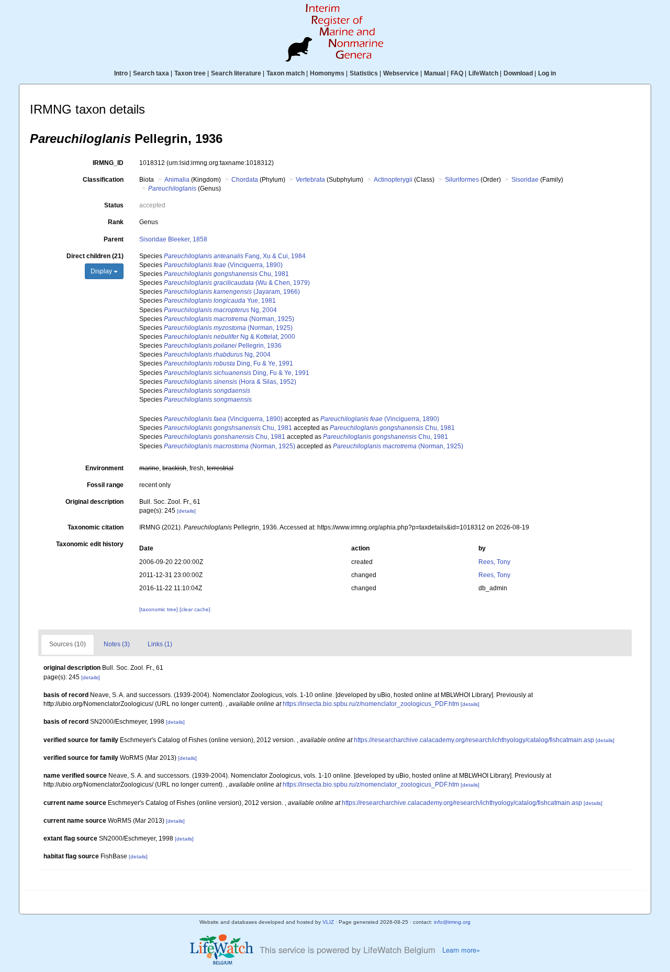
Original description (94, 501)
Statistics (364, 73)
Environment (104, 468)
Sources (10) (67, 644)
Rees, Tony (494, 562)
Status (114, 205)
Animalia (176, 179)
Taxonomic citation (96, 527)
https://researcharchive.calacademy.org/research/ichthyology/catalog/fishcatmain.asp (474, 740)
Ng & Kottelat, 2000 (229, 336)
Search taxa (151, 73)
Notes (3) (117, 644)
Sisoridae (525, 179)
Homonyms (327, 73)
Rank (116, 222)
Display (102, 271)
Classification (103, 179)
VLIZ (328, 922)
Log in (547, 73)
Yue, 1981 (220, 300)
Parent (114, 239)
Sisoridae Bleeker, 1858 (173, 239)
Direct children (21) (95, 256)
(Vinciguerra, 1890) (223, 265)
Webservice (401, 73)
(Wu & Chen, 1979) (237, 282)
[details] (186, 511)
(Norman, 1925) (229, 319)
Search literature (236, 73)
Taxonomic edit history (90, 544)
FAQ (457, 73)
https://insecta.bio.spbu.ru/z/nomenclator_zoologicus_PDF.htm (371, 704)
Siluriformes (462, 179)
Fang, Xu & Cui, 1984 (235, 256)
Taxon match (285, 73)
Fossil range (105, 485)
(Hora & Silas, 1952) (230, 381)
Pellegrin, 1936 (223, 345)
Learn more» (461, 950)
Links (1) (160, 644)
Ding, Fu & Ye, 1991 (228, 363)
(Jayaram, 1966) (232, 291)
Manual (434, 73)
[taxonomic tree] (159, 609)
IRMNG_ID (108, 163)
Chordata (244, 179)
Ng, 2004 (220, 310)
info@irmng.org (452, 922)
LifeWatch (483, 73)
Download (518, 73)
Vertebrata (310, 179)
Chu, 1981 (226, 274)
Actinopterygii (393, 179)
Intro (121, 73)
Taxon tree (190, 73)
